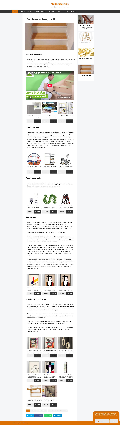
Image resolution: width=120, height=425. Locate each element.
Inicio (15, 11)
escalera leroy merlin (42, 410)
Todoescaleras (60, 4)
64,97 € (30, 404)
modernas (73, 11)
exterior (36, 11)
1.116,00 (46, 121)
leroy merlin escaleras (53, 410)
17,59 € (30, 293)
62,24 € (46, 171)
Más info (37, 121)
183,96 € (62, 355)
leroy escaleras (63, 410)
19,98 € (46, 355)
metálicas (51, 11)
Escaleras (22, 11)
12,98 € (46, 380)
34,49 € (46, 404)
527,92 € (62, 171)
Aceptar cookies (102, 421)
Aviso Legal (17, 423)
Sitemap (25, 423)
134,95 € (62, 121)
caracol (65, 11)
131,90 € (62, 380)
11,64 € (46, 211)
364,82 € (30, 211)
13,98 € (62, 293)
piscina (43, 11)
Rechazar (114, 421)
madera (29, 11)
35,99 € (30, 121)
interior (58, 11)
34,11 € (30, 171)
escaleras (33, 410)
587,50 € (62, 211)
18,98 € (46, 293)
